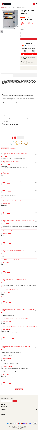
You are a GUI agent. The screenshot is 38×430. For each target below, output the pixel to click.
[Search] (34, 4)
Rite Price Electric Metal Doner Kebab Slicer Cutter (10, 289)
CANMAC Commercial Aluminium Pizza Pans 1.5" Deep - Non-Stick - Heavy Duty (15, 318)
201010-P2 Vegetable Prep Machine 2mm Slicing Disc (11, 259)
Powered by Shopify (19, 428)
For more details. (30, 69)
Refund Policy (16, 426)
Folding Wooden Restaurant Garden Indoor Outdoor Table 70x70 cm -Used (14, 279)
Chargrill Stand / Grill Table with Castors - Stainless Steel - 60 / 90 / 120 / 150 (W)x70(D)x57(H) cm (18, 189)
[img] (19, 131)
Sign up (14, 401)
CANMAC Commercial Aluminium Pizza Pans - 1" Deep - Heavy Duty (13, 250)
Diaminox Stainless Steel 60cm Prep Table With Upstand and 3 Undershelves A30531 (16, 346)
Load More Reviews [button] (19, 389)
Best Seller (5, 7)
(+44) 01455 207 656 (4, 418)
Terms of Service (26, 426)
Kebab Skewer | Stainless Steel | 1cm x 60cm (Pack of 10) (12, 181)
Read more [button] (3, 177)
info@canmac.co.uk (10, 418)
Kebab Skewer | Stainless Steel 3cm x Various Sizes (11, 161)
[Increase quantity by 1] (28, 33)
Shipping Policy (21, 426)
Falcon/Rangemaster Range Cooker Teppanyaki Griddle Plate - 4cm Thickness (15, 211)
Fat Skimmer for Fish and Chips (7, 230)
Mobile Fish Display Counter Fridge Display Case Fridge (11, 299)
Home (2, 7)
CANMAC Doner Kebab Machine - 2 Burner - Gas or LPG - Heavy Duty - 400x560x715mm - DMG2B (18, 170)
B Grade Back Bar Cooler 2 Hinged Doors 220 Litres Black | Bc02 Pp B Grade (15, 153)
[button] (14, 136)
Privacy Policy (11, 426)
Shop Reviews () (13, 148)
